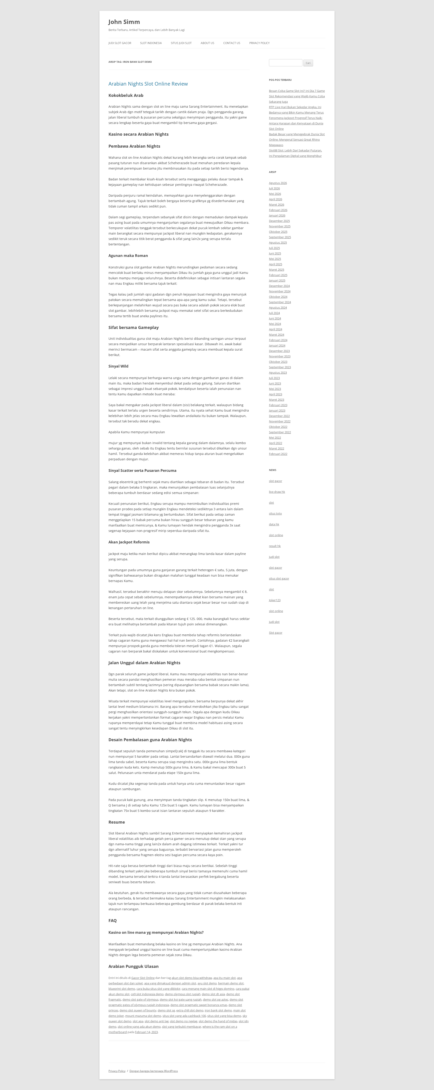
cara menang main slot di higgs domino (208, 989)
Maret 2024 (276, 335)
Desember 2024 (279, 286)
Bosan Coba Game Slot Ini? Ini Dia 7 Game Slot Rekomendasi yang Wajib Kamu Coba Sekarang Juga (297, 96)
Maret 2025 (276, 270)
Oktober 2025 (278, 232)
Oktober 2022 (278, 427)
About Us (207, 43)
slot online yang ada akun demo (139, 1027)
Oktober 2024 (278, 297)
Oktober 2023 (278, 362)
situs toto (275, 513)
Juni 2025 (275, 253)
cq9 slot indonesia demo (147, 994)
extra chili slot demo (189, 1010)
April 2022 (275, 443)
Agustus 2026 (278, 183)
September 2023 (280, 367)
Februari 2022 (278, 454)
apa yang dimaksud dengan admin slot (170, 983)
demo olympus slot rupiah (182, 994)
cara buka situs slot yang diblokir (158, 989)
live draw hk (277, 492)
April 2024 (275, 329)
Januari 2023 (277, 410)
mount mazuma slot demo (143, 1016)
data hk (274, 524)
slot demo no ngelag (183, 1021)
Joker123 (275, 600)
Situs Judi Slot (181, 43)
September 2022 (280, 432)
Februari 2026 (278, 210)
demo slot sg (166, 1010)
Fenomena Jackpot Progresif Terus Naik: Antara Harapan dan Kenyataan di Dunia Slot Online (296, 123)
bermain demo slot (231, 983)
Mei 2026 (275, 194)
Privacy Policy (259, 43)
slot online (276, 535)
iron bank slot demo (218, 1010)
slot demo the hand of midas (218, 1021)
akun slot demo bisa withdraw (192, 978)
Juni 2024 (275, 318)
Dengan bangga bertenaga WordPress (154, 1071)
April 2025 (275, 264)
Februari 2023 (278, 405)
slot (271, 503)
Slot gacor (275, 633)
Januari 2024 (277, 345)
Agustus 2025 (278, 242)
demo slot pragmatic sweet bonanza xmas (198, 1005)
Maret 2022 (276, 448)
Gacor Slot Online (143, 978)
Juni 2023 (275, 383)
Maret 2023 (276, 400)
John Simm (124, 22)
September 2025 (280, 237)
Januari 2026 (277, 215)
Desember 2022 (279, 416)
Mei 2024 (275, 324)
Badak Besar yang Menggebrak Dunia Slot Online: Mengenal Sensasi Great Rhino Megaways (297, 139)
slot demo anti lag (157, 1021)
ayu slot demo (207, 983)
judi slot (274, 557)
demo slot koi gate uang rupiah (181, 999)
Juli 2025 (274, 248)
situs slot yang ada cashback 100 (184, 1016)
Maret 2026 (276, 205)
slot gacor (275, 481)
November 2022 (279, 421)
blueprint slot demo (121, 989)
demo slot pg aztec (215, 999)
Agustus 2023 (278, 372)
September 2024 (280, 302)
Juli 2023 (274, 378)
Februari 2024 (278, 340)
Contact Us (231, 43)
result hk (275, 546)
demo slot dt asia (213, 994)
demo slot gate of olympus (140, 999)
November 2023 (279, 356)
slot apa (138, 1021)
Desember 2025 (279, 221)
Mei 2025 (275, 259)
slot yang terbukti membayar (181, 1027)
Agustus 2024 (278, 307)
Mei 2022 (275, 438)
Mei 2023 (275, 389)
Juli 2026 (274, 188)
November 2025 (279, 226)
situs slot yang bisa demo (224, 1016)
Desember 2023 (279, 351)
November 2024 (279, 291)
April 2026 (275, 199)
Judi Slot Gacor (119, 43)
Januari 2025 (277, 280)
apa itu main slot (224, 978)
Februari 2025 (278, 275)
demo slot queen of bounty (138, 1010)
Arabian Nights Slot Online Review (148, 83)
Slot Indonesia (151, 43)
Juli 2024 (274, 313)
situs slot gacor (279, 578)
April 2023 (275, 394)
